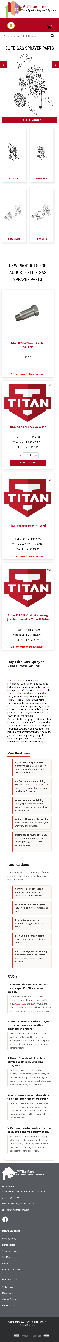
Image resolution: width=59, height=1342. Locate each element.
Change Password (10, 1299)
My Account (7, 1293)
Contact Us (7, 1263)
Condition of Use (10, 1251)
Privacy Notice (8, 1244)
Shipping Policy (9, 1238)
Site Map (6, 1257)
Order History (8, 1286)
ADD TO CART (27, 462)
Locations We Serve (11, 1269)
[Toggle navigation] (11, 25)
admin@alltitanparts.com (18, 1209)
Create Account (9, 1305)
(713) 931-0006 (13, 1197)
